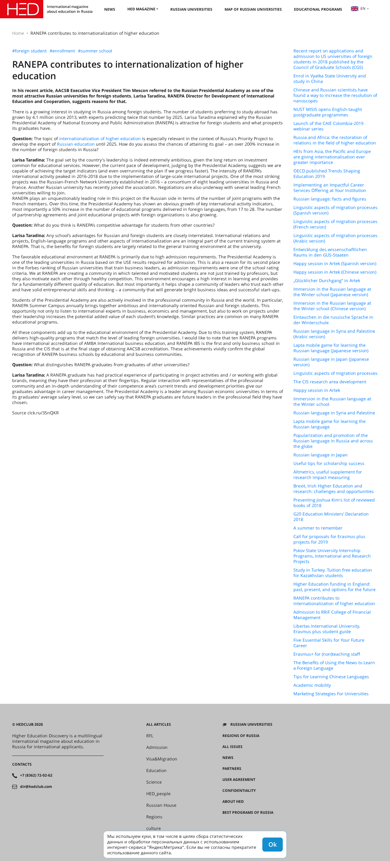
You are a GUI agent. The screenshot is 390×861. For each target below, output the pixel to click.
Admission (157, 747)
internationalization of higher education (100, 138)
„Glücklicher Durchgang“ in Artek (326, 280)
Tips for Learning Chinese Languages (331, 676)
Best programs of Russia (247, 812)
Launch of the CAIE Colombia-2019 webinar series (328, 126)
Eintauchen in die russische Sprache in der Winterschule (333, 319)
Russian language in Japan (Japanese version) (331, 361)
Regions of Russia (240, 735)
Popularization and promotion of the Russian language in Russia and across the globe (333, 441)
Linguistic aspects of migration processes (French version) (335, 224)
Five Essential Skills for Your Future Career (328, 642)
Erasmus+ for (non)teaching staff (326, 654)
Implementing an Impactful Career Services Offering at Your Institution (329, 187)
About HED (233, 801)
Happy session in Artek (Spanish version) (334, 263)
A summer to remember (317, 528)
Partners (231, 768)
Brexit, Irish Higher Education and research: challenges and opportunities (333, 488)
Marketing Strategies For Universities (331, 693)
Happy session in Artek (316, 390)
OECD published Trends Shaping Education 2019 (326, 173)
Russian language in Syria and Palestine (334, 413)
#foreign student (29, 51)
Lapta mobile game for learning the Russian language (329, 424)
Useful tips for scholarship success (328, 463)
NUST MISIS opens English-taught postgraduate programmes (327, 112)
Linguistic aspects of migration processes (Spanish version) (335, 210)
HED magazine (141, 9)
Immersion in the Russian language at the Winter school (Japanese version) (332, 291)
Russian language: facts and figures (329, 199)
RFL (149, 736)
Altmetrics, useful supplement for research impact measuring (327, 474)
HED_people (158, 793)
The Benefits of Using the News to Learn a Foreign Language (334, 665)
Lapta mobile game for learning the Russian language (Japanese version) (330, 347)
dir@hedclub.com (36, 786)
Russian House (161, 805)
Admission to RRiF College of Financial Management (332, 614)
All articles (158, 724)
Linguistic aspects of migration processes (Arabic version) (335, 238)
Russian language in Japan (320, 455)
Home (18, 33)
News (109, 9)
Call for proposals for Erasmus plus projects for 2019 (329, 539)
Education (156, 770)
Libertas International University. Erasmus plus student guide (326, 628)
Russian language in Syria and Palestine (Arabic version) (334, 333)
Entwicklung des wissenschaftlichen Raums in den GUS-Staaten (330, 252)
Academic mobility (312, 685)
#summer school (95, 51)
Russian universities (191, 9)
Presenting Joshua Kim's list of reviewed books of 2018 (334, 502)
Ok (272, 844)
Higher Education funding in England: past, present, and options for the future (334, 586)
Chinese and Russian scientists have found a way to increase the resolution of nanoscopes (335, 95)
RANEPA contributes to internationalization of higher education (334, 600)
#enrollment (62, 51)
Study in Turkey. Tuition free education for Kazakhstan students (332, 572)
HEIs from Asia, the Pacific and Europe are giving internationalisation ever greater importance (332, 157)
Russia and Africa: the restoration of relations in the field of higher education (334, 140)
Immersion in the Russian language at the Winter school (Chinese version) (332, 305)
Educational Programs (318, 9)
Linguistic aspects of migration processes (335, 373)
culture (153, 828)
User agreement (238, 779)
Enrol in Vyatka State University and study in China (329, 78)
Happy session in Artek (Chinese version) (334, 272)
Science (154, 782)
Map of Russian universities (253, 9)
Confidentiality (239, 790)
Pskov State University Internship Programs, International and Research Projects (332, 556)
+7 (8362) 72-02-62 (36, 775)
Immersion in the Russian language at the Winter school (332, 401)
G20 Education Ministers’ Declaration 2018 (331, 516)
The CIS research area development (329, 381)
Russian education (76, 144)
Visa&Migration (161, 759)
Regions (154, 817)
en (362, 8)
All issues (232, 746)
